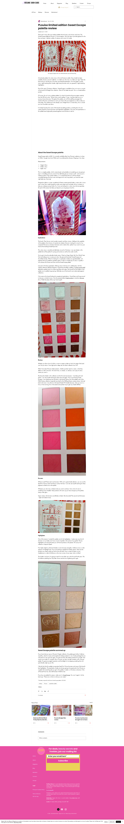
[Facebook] (62, 792)
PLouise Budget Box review (60, 701)
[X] (58, 792)
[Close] (122, 822)
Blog (34, 751)
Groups (34, 763)
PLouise (45, 666)
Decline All (112, 821)
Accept (118, 821)
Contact (35, 759)
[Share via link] (48, 674)
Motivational (54, 12)
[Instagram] (65, 792)
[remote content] (62, 123)
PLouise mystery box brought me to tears (81, 701)
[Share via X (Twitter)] (41, 674)
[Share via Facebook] (38, 674)
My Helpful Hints (73, 780)
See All (91, 685)
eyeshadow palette (53, 666)
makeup (40, 666)
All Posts (34, 12)
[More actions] (85, 21)
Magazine (35, 747)
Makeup (40, 12)
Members (35, 755)
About (34, 743)
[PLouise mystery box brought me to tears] (83, 693)
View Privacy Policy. (18, 822)
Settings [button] (106, 821)
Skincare (47, 12)
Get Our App (35, 779)
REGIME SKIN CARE (31, 2)
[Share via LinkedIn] (45, 674)
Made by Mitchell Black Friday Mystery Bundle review (40, 701)
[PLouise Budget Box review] (62, 693)
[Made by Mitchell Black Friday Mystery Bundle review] (41, 693)
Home (34, 739)
